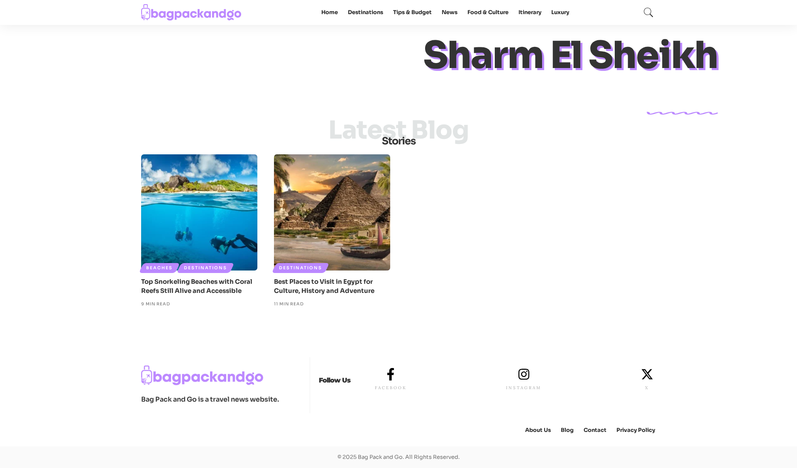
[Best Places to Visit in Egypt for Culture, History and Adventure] (332, 212)
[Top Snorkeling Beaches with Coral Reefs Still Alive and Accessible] (199, 212)
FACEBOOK (391, 387)
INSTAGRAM (523, 387)
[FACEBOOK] (390, 374)
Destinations (205, 268)
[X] (647, 374)
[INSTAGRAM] (524, 374)
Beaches (159, 268)
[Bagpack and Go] (191, 12)
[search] (648, 12)
